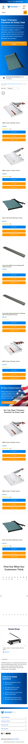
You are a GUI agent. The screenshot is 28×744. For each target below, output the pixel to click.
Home (2, 83)
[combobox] (14, 12)
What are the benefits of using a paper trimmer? (13, 683)
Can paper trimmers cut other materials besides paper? (12, 688)
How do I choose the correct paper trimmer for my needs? (13, 693)
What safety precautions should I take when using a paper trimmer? (13, 698)
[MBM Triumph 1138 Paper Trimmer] (14, 348)
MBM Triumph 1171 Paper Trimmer (11, 170)
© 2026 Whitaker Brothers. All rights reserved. (14, 742)
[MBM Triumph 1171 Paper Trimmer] (14, 157)
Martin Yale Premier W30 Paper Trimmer (12, 218)
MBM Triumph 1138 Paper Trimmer (11, 361)
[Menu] (3, 7)
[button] (6, 129)
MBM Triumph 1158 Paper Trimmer (11, 123)
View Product (14, 179)
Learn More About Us (8, 402)
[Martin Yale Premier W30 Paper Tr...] (14, 204)
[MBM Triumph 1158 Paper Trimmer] (14, 109)
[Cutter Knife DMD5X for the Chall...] (14, 252)
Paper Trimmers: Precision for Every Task (13, 83)
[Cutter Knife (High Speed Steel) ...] (14, 300)
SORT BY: (3, 88)
